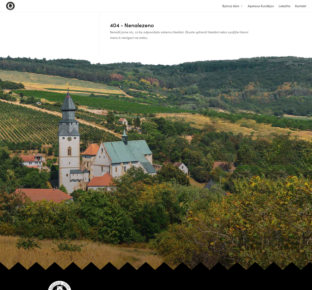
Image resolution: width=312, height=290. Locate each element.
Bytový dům (230, 6)
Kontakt (300, 6)
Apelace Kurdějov (261, 6)
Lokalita (284, 6)
